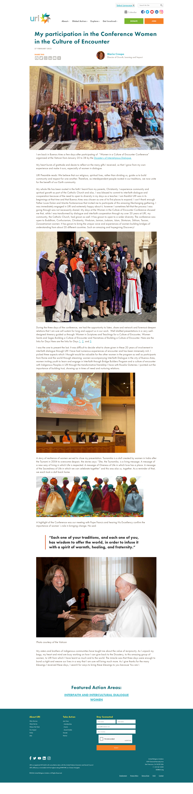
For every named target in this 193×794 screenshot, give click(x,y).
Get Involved (109, 21)
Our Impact (32, 730)
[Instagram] (49, 759)
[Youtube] (39, 759)
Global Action (79, 21)
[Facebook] (30, 759)
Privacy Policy (134, 776)
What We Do (33, 724)
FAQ (154, 776)
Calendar (132, 12)
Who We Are (33, 721)
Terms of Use (145, 776)
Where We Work (34, 727)
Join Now (66, 721)
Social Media (68, 730)
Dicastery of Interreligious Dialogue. (113, 158)
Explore (94, 21)
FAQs (31, 733)
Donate (65, 733)
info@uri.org (160, 770)
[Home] (40, 23)
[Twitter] (34, 759)
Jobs (30, 736)
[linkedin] (44, 759)
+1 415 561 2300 (158, 767)
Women (96, 700)
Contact (161, 776)
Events (66, 727)
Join (154, 21)
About (65, 21)
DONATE (134, 21)
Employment (123, 776)
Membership (68, 724)
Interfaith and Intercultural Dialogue (96, 695)
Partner (65, 736)
